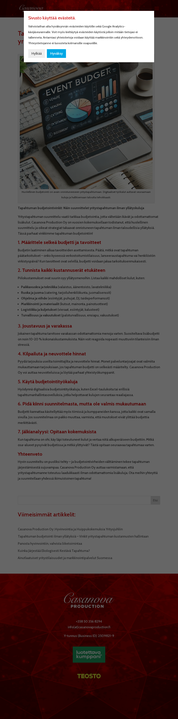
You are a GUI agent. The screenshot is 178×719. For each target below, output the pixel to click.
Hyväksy (56, 53)
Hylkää (36, 53)
